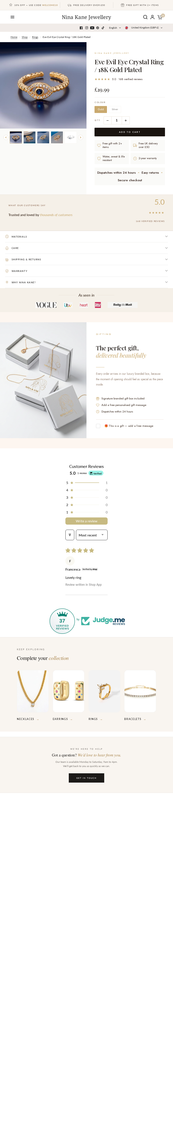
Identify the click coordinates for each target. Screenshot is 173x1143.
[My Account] (152, 17)
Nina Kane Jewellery (86, 17)
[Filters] (69, 535)
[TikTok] (103, 28)
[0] (159, 17)
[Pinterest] (97, 28)
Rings (35, 37)
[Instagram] (86, 28)
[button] (86, 483)
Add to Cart (130, 132)
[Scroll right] (80, 137)
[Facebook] (81, 28)
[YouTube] (92, 28)
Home (14, 37)
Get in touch (86, 778)
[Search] (145, 17)
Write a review (86, 521)
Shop (25, 37)
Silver (115, 109)
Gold (101, 109)
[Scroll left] (5, 137)
